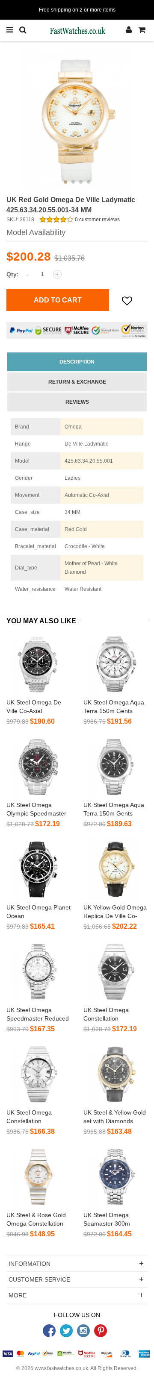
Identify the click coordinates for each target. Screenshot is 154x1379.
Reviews (77, 402)
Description (77, 362)
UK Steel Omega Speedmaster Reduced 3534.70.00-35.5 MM (37, 1018)
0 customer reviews (97, 220)
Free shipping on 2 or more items (77, 10)
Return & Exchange (77, 382)
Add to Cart (58, 300)
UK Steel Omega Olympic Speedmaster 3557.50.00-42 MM (36, 813)
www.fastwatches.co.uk (61, 1368)
